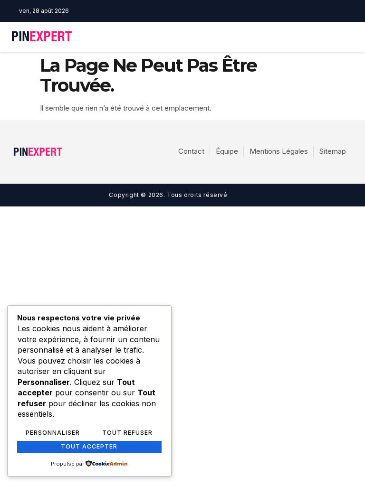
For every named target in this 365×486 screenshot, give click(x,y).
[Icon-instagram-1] (201, 11)
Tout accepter (89, 446)
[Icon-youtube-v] (216, 11)
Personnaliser (53, 432)
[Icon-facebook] (186, 11)
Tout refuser (127, 432)
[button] (254, 37)
